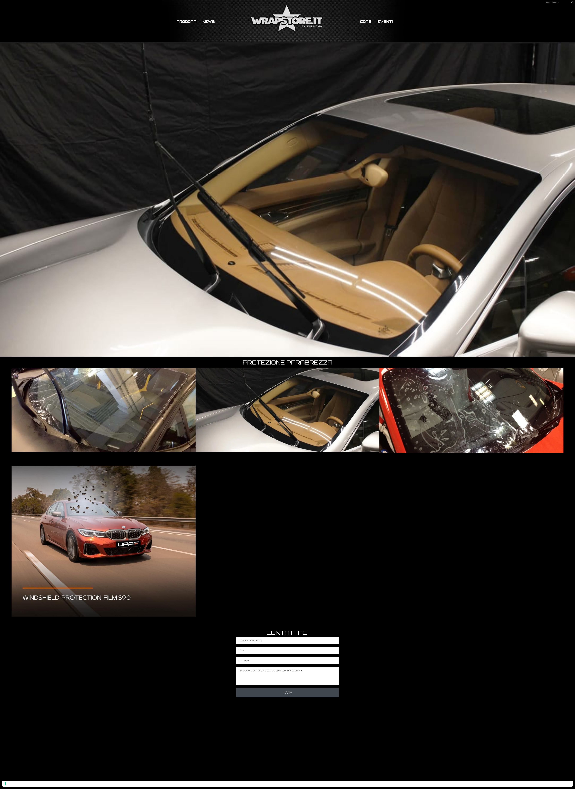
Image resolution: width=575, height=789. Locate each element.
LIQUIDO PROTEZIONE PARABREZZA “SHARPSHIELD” (287, 405)
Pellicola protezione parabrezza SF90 (103, 536)
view (103, 414)
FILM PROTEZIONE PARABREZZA (103, 405)
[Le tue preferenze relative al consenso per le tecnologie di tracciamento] (287, 784)
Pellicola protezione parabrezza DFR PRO (471, 406)
